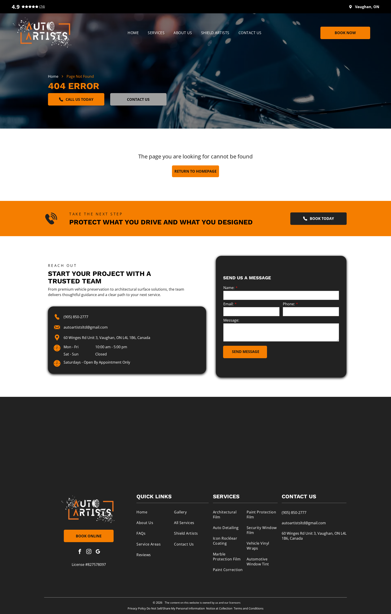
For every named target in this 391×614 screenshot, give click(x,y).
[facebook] (80, 552)
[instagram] (89, 552)
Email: (228, 303)
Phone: (289, 303)
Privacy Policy (137, 608)
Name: (228, 287)
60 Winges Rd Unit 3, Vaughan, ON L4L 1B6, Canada (107, 337)
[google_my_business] (98, 552)
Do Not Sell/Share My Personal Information (176, 608)
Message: (231, 320)
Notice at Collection (219, 608)
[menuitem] (133, 32)
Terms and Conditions (248, 608)
